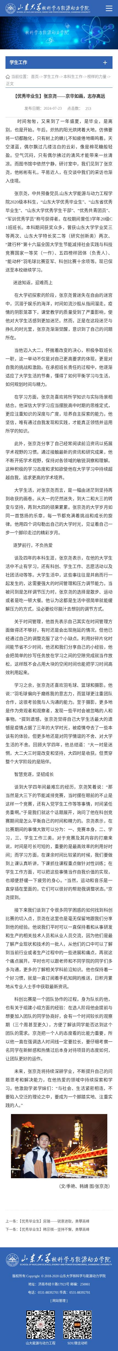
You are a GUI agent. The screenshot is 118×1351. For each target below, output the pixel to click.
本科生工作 (73, 77)
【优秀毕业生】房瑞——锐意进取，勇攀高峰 (54, 1221)
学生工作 (51, 77)
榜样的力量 (96, 77)
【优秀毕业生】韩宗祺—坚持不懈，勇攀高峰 (54, 1229)
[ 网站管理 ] (59, 1301)
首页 (35, 77)
